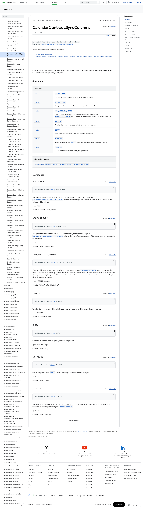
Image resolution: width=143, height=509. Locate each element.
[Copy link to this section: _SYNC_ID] (43, 389)
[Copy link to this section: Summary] (45, 81)
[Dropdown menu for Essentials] (30, 2)
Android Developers (38, 20)
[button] (12, 285)
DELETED (58, 121)
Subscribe (119, 504)
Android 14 (89, 478)
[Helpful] (111, 20)
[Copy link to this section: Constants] (46, 175)
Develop (54, 2)
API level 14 (112, 26)
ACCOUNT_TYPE (60, 102)
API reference (8, 10)
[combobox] (90, 2)
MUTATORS (58, 139)
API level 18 (112, 357)
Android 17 (89, 469)
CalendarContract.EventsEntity (103, 56)
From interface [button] (62, 164)
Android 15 (89, 475)
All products (100, 496)
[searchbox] (13, 16)
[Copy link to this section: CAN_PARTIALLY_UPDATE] (58, 255)
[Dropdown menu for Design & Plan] (46, 2)
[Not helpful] (114, 20)
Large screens (71, 469)
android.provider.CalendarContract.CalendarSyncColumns (67, 164)
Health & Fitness (52, 475)
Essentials (23, 2)
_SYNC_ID (58, 147)
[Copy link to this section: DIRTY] (40, 325)
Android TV (70, 481)
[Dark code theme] (114, 187)
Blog (30, 485)
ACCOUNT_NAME (60, 94)
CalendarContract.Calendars (66, 56)
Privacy (50, 481)
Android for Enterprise (35, 472)
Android (31, 469)
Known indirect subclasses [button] (74, 55)
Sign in (138, 2)
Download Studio (110, 480)
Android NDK (109, 483)
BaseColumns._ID (66, 407)
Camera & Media (53, 478)
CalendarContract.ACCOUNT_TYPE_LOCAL (48, 200)
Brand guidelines (47, 504)
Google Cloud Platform (84, 496)
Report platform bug (130, 469)
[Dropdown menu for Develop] (60, 2)
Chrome (61, 496)
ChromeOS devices (73, 475)
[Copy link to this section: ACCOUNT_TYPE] (49, 218)
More (67, 2)
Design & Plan (39, 2)
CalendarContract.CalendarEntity (45, 56)
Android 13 (89, 481)
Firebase (71, 496)
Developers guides (110, 474)
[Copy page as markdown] (41, 32)
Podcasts (31, 488)
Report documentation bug (132, 472)
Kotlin (107, 36)
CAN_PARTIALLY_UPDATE (63, 111)
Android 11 (89, 488)
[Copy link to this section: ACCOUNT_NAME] (50, 182)
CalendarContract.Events (84, 56)
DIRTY (57, 130)
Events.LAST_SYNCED (62, 116)
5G (49, 485)
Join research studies (130, 478)
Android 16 (89, 472)
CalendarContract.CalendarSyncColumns (57, 44)
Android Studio (128, 2)
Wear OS (69, 472)
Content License (82, 431)
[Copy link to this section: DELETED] (43, 293)
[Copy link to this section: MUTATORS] (45, 357)
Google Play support (130, 475)
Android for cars (72, 478)
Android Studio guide (111, 471)
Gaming (50, 469)
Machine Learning (53, 472)
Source (31, 478)
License (37, 504)
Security (31, 475)
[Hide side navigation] (23, 505)
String (37, 94)
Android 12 (89, 485)
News (30, 481)
